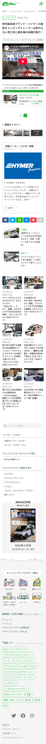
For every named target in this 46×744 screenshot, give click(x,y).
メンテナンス (9, 683)
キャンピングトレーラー (11, 40)
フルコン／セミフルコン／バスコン (18, 490)
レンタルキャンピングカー (15, 688)
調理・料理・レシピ (12, 700)
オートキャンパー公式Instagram (32, 715)
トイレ (7, 677)
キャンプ (27, 654)
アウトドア (20, 649)
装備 (29, 694)
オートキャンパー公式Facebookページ (23, 715)
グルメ (33, 666)
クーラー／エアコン (24, 660)
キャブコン (8, 473)
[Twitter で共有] (12, 220)
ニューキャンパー (9, 18)
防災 (6, 705)
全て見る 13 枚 (37, 132)
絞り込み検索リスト (12, 459)
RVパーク (8, 649)
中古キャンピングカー (13, 694)
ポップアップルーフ (28, 40)
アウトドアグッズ (11, 654)
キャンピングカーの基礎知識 (16, 627)
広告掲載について (9, 733)
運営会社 (5, 725)
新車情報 (39, 40)
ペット (30, 677)
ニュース (8, 619)
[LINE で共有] (19, 220)
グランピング (9, 666)
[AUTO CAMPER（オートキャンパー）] (11, 4)
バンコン (8, 486)
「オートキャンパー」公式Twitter (14, 715)
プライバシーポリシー (11, 729)
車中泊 (28, 700)
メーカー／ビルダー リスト (15, 445)
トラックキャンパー (12, 482)
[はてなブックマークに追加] (26, 220)
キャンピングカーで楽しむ (15, 631)
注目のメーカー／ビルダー (15, 440)
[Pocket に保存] (33, 220)
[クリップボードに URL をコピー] (40, 220)
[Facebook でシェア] (5, 220)
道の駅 (37, 700)
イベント (8, 623)
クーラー (8, 660)
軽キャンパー (9, 494)
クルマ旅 (23, 666)
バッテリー (18, 677)
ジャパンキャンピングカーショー (18, 671)
